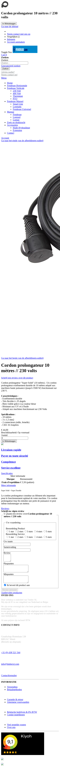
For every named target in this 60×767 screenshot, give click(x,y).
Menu (4, 78)
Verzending (12, 687)
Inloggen (11, 39)
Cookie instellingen (16, 714)
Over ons (11, 727)
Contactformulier (9, 675)
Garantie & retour (15, 699)
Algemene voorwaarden (18, 702)
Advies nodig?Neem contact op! (9, 73)
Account (5, 138)
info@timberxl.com (10, 664)
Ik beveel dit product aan (18, 585)
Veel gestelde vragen (16, 724)
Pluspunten (8, 563)
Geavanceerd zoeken (10, 66)
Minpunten (8, 574)
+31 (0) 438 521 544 (10, 652)
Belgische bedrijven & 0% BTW (22, 712)
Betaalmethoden (14, 689)
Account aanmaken (16, 42)
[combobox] (14, 63)
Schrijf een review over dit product (17, 378)
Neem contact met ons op (18, 34)
